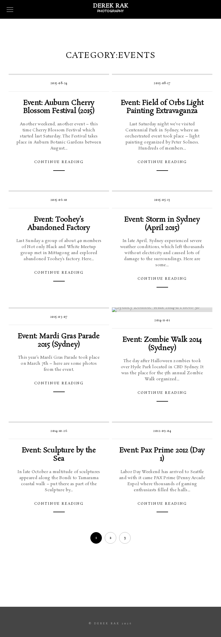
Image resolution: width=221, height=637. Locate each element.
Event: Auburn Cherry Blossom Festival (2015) (59, 107)
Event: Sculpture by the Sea (59, 455)
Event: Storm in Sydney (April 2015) (162, 224)
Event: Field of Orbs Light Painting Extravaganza (162, 107)
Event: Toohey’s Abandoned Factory (59, 224)
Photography (110, 11)
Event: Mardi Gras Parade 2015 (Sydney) (59, 340)
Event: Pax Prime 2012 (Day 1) (162, 455)
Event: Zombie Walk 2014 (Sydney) (162, 344)
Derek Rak (110, 6)
